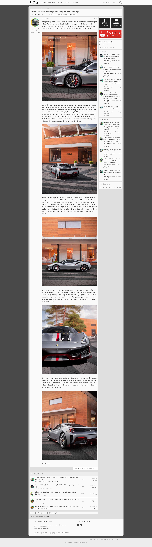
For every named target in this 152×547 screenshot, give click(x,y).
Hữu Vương (37, 488)
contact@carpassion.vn (43, 528)
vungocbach (34, 14)
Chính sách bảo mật (105, 539)
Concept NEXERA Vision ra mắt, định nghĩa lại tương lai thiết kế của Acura (112, 108)
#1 (96, 18)
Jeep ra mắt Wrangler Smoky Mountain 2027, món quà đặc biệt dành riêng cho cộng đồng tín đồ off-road (112, 68)
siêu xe (68, 14)
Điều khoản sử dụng (94, 539)
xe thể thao (73, 14)
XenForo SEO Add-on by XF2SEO (76, 544)
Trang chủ (43, 2)
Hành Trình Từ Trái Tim (53, 481)
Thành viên (75, 2)
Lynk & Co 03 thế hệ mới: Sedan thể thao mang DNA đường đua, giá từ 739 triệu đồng (112, 160)
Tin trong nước (103, 120)
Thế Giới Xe (106, 63)
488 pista (52, 14)
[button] (51, 2)
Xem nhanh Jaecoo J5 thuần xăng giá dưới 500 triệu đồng (112, 150)
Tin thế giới (102, 52)
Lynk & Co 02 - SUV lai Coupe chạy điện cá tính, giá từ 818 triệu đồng (112, 172)
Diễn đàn (59, 2)
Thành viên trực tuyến (106, 42)
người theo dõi (116, 24)
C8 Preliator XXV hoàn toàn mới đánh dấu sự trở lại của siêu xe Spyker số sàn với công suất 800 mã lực (112, 82)
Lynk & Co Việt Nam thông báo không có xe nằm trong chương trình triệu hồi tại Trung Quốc (111, 139)
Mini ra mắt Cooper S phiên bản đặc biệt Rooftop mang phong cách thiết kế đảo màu (111, 56)
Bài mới (67, 2)
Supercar (37, 503)
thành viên (104, 24)
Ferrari (50, 488)
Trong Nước (106, 135)
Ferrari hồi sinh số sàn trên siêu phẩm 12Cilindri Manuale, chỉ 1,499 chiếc (57, 506)
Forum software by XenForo (76, 542)
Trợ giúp (112, 539)
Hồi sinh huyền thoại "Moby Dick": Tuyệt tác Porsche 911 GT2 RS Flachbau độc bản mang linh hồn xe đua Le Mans (112, 95)
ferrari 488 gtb (62, 14)
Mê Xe (36, 496)
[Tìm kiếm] (120, 2)
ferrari (56, 14)
